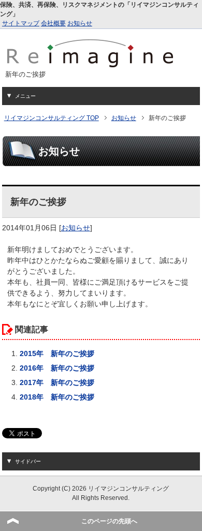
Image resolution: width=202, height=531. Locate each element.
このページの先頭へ (109, 521)
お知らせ (79, 23)
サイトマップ (20, 23)
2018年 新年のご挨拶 (57, 397)
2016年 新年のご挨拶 (57, 368)
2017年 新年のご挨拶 (57, 382)
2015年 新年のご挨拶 (57, 353)
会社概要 (53, 23)
